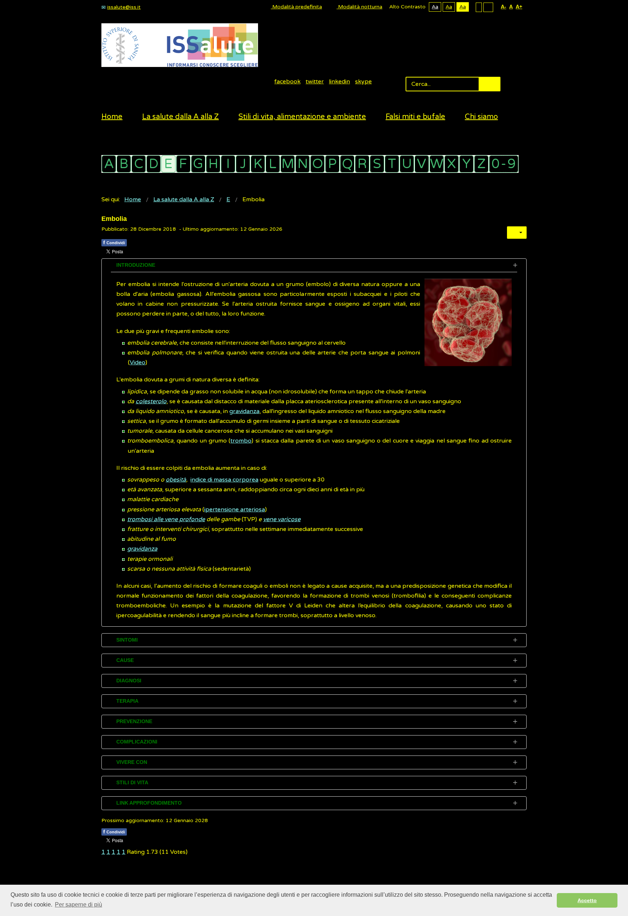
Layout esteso (488, 7)
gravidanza (244, 411)
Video (137, 362)
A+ (519, 6)
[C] (138, 164)
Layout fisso (479, 7)
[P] (332, 164)
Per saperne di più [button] (78, 904)
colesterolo (151, 401)
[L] (272, 164)
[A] (108, 164)
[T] (392, 164)
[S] (377, 164)
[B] (123, 164)
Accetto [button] (587, 900)
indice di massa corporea (224, 479)
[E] (168, 164)
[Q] (347, 164)
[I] (228, 164)
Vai (489, 84)
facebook (287, 81)
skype (363, 81)
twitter (315, 81)
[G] (198, 164)
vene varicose (282, 519)
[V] (421, 164)
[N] (302, 164)
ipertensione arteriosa (234, 509)
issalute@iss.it (124, 7)
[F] (183, 164)
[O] (317, 164)
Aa (435, 7)
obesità (176, 479)
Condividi (114, 242)
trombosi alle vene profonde (166, 519)
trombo (240, 440)
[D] (153, 164)
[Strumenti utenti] (517, 232)
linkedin (339, 81)
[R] (362, 164)
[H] (213, 164)
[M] (287, 164)
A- (503, 6)
